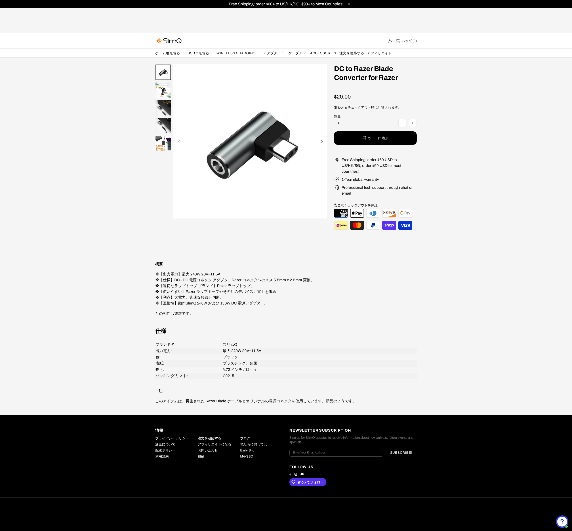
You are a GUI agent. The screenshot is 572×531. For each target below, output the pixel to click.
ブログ (245, 438)
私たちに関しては (253, 444)
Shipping (340, 107)
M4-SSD (246, 456)
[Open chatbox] (562, 521)
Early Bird (247, 450)
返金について (165, 444)
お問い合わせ (208, 450)
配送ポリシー (165, 450)
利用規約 (162, 456)
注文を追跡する (209, 438)
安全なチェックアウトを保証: (356, 205)
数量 (337, 116)
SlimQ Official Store (169, 40)
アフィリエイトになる (214, 444)
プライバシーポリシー (172, 438)
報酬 (201, 456)
